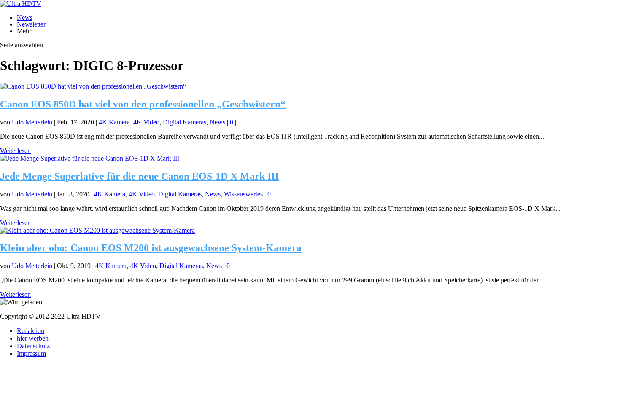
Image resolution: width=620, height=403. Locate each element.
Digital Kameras (184, 122)
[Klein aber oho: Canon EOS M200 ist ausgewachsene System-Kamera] (97, 230)
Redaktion (30, 330)
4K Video (146, 122)
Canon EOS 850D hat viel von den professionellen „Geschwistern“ (143, 104)
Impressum (31, 353)
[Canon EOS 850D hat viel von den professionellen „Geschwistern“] (93, 86)
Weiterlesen (15, 150)
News (24, 17)
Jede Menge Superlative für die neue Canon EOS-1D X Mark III (139, 176)
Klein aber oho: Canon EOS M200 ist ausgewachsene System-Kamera (151, 247)
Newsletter (31, 24)
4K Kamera (114, 122)
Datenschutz (33, 345)
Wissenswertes (243, 194)
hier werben (33, 338)
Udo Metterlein (32, 122)
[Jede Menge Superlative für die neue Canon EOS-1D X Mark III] (89, 158)
